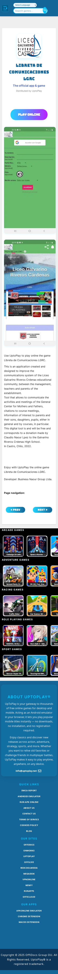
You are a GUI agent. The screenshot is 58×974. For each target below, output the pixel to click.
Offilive (29, 862)
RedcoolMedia (29, 867)
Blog (29, 831)
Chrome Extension (29, 916)
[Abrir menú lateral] (5, 8)
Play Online (29, 114)
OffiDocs (29, 844)
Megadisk (29, 873)
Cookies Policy (29, 825)
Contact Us (29, 813)
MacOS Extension (29, 922)
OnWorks (29, 850)
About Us (29, 807)
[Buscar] (45, 10)
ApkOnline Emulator (29, 910)
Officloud (29, 896)
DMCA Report (29, 790)
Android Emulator (29, 796)
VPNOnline (29, 879)
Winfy (29, 885)
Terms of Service (29, 819)
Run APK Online (29, 802)
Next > (43, 509)
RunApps (29, 890)
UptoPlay (29, 856)
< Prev (15, 509)
